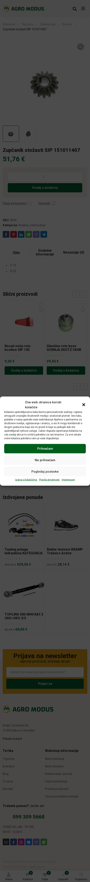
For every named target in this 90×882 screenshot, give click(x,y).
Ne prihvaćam (45, 460)
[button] (84, 404)
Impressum (68, 479)
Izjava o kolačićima (26, 479)
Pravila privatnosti (49, 479)
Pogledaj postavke (45, 471)
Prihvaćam (45, 449)
